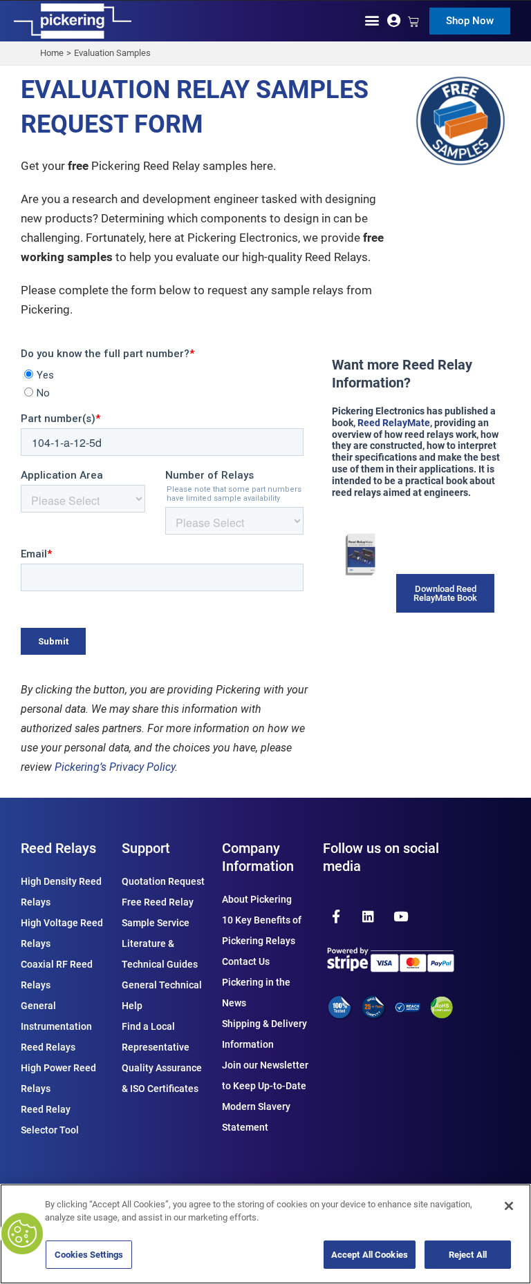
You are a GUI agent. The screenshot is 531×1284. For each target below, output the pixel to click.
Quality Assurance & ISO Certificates (162, 1078)
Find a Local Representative (155, 1037)
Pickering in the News (256, 992)
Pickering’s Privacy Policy (115, 767)
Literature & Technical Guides (160, 954)
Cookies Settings (89, 1254)
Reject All (468, 1254)
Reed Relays (58, 848)
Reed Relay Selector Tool (50, 1120)
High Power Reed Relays (58, 1078)
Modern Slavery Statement (256, 1117)
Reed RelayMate (393, 422)
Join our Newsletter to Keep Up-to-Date (265, 1075)
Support (146, 848)
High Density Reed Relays (61, 892)
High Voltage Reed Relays (62, 933)
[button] (372, 19)
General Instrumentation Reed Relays (56, 1026)
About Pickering (257, 899)
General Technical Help (162, 995)
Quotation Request (163, 881)
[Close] (509, 1206)
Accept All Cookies (369, 1254)
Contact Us (246, 961)
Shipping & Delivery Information (264, 1034)
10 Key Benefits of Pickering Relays (261, 930)
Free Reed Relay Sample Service (158, 912)
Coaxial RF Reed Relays (57, 974)
